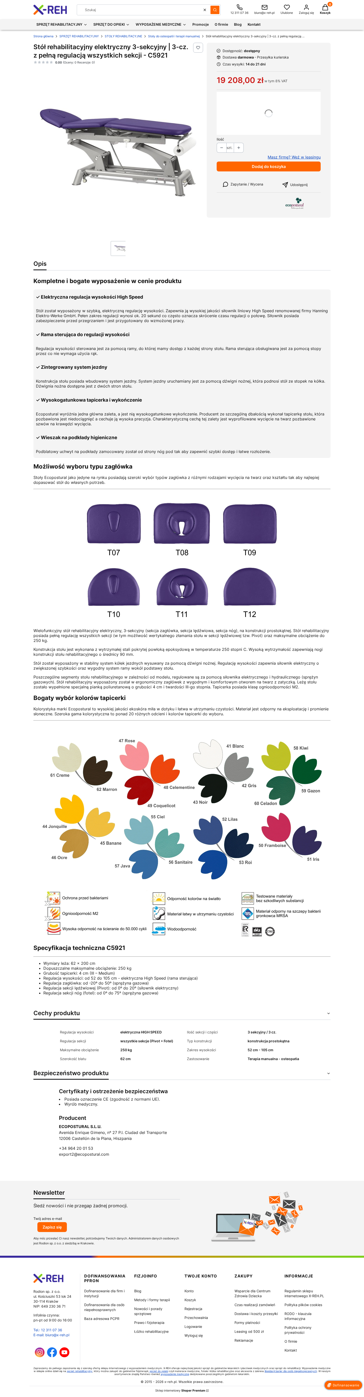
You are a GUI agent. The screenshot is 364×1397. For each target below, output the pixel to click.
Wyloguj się (193, 1335)
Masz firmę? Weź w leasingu (294, 157)
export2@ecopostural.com (84, 1154)
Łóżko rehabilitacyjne (151, 1331)
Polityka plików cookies (303, 1305)
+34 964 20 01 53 (76, 1148)
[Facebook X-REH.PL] (52, 1356)
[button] (214, 10)
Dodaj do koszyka (269, 166)
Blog (137, 1291)
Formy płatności (247, 1322)
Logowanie (193, 1326)
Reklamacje (243, 1340)
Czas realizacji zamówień (254, 1305)
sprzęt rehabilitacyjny (79, 1371)
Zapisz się (52, 1227)
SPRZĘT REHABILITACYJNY (79, 36)
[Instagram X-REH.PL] (40, 1356)
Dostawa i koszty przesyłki (256, 1314)
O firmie (291, 1341)
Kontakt (291, 1350)
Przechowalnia (196, 1317)
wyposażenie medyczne (175, 1374)
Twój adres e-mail (47, 1218)
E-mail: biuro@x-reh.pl (51, 1335)
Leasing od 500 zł (249, 1331)
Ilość (220, 139)
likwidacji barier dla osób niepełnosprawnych (291, 1371)
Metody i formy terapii (152, 1300)
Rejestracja (193, 1309)
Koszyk (190, 1300)
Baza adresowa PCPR (101, 1318)
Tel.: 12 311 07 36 (47, 1330)
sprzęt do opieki (159, 1371)
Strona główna (43, 36)
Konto (189, 1291)
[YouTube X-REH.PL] (64, 1356)
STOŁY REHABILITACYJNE (123, 36)
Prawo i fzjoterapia (149, 1322)
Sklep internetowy (180, 1390)
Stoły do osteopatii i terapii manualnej (174, 36)
